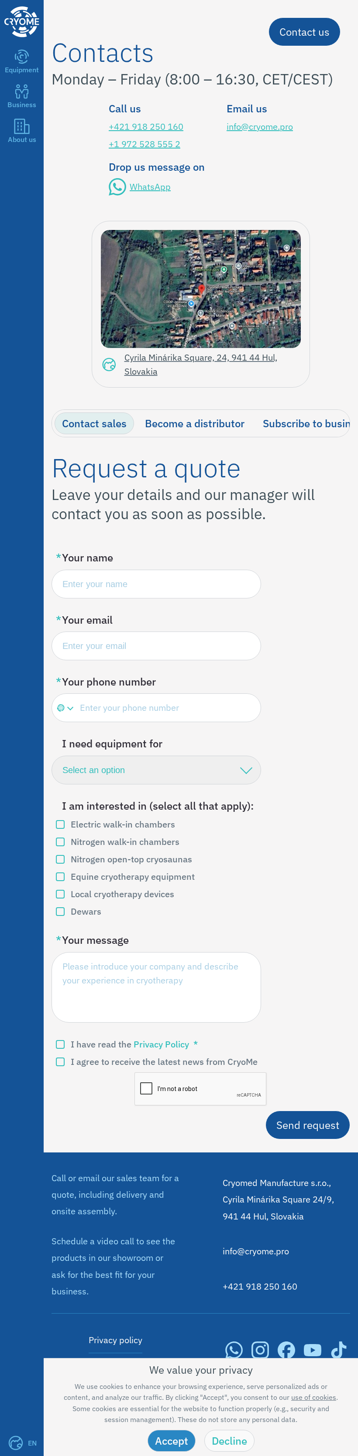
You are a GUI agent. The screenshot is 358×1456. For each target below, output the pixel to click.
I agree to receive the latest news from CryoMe (164, 1062)
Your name (87, 557)
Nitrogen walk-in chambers (125, 842)
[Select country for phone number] (64, 708)
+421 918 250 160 (146, 126)
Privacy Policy (161, 1044)
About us (22, 139)
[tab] (94, 423)
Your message (95, 940)
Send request (307, 1125)
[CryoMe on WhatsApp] (234, 1355)
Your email (87, 620)
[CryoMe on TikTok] (339, 1355)
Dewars (86, 911)
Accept (171, 1441)
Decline (229, 1441)
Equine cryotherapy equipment (133, 876)
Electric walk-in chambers (123, 824)
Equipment (22, 69)
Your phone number (109, 682)
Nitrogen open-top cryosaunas (131, 859)
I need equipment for (112, 743)
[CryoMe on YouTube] (312, 1355)
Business (21, 104)
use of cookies (313, 1397)
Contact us (304, 32)
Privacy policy (115, 1340)
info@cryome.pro (260, 126)
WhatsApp (150, 187)
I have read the (130, 1044)
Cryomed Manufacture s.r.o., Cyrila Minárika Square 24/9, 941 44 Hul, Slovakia (278, 1199)
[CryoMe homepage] (21, 40)
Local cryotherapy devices (122, 894)
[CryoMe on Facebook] (286, 1355)
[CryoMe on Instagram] (260, 1355)
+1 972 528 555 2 (144, 144)
